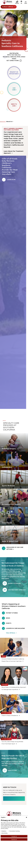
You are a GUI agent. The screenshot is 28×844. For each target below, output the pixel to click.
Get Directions (12, 60)
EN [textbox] (21, 3)
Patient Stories (12, 613)
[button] (21, 2)
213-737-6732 (14, 53)
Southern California (7, 6)
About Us (9, 121)
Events (8, 623)
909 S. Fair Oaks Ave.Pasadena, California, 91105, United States (14, 56)
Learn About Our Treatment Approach (13, 152)
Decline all (14, 839)
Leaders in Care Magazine (15, 628)
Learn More (11, 179)
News (8, 618)
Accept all (14, 836)
